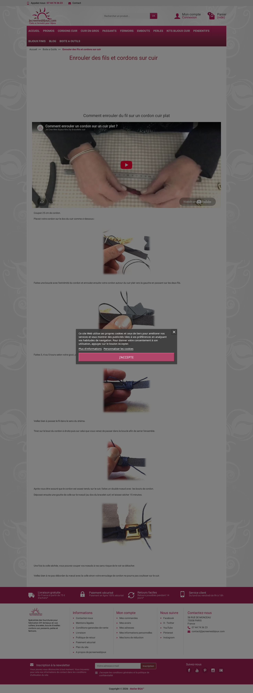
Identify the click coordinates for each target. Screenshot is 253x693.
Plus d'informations (90, 348)
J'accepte (126, 357)
